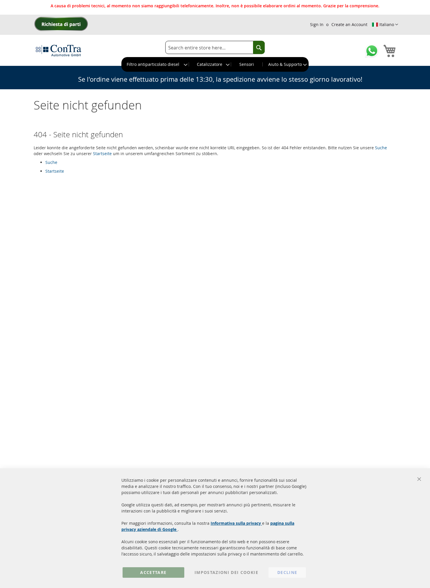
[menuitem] (155, 64)
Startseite (102, 153)
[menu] (215, 64)
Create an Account (349, 24)
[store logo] (58, 50)
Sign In (317, 24)
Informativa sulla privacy (236, 523)
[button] (385, 24)
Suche (381, 147)
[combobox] (215, 47)
